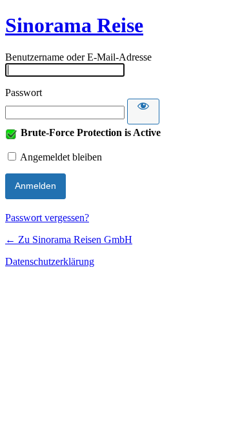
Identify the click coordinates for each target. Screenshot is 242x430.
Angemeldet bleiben (61, 156)
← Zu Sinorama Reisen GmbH (68, 239)
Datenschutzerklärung (49, 261)
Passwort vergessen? (47, 217)
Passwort (23, 92)
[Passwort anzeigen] (143, 111)
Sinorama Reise (74, 25)
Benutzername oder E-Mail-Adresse (78, 57)
